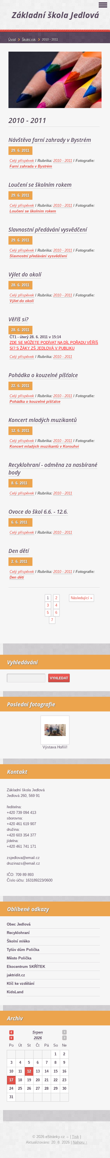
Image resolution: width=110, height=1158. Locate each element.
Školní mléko (18, 941)
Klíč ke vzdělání (20, 983)
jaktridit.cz (16, 975)
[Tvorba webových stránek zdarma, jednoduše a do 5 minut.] (68, 1137)
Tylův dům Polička (23, 950)
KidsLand (15, 992)
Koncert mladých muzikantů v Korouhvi (44, 446)
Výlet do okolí (24, 274)
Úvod (12, 39)
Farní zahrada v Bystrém (31, 166)
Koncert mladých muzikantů (42, 420)
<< (11, 1032)
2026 (38, 1038)
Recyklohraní (18, 933)
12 (29, 1071)
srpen (37, 1032)
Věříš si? (18, 319)
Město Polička (19, 958)
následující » (81, 598)
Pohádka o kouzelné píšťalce (43, 375)
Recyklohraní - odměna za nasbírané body (52, 468)
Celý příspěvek (22, 161)
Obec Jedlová (18, 924)
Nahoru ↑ (80, 1142)
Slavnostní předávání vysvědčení (47, 229)
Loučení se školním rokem (40, 184)
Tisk (75, 1137)
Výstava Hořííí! (55, 747)
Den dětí (18, 551)
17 (11, 1080)
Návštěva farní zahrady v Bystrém (49, 140)
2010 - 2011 (62, 161)
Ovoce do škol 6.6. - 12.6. (38, 511)
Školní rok (29, 39)
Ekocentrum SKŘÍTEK (26, 966)
